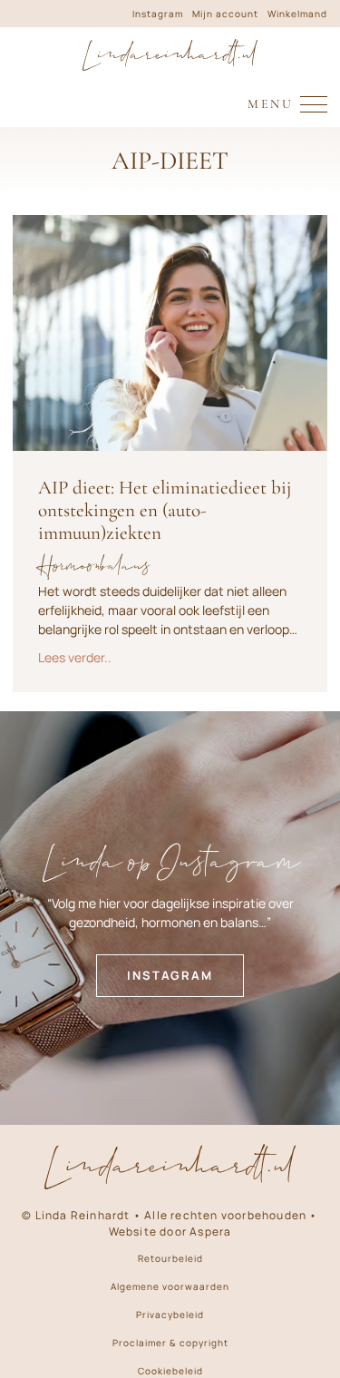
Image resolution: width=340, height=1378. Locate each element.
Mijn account (225, 13)
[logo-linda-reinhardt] (170, 55)
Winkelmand (297, 13)
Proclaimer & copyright (170, 1342)
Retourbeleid (170, 1258)
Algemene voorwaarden (170, 1286)
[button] (288, 104)
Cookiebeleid (170, 1370)
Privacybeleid (170, 1314)
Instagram (157, 13)
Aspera (210, 1231)
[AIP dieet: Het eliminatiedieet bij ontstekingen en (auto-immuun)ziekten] (170, 453)
